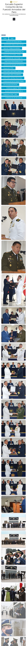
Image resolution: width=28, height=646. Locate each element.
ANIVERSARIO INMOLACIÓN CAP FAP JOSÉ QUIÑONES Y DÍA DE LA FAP (14, 45)
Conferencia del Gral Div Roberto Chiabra (13, 81)
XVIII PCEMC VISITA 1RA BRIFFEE (12, 74)
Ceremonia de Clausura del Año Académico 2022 (14, 42)
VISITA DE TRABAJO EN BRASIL (11, 48)
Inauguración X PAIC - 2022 (10, 94)
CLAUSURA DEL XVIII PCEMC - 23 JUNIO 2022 (14, 58)
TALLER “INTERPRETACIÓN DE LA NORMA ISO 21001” (14, 91)
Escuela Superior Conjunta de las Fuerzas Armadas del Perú (14, 8)
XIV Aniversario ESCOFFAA (10, 84)
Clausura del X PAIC (8, 68)
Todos (4, 38)
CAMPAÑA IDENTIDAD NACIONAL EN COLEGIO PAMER (14, 52)
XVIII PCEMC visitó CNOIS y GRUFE (12, 71)
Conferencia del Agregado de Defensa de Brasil (14, 65)
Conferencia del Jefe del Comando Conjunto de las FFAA (13, 98)
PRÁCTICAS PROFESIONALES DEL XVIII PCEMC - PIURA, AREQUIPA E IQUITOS (14, 62)
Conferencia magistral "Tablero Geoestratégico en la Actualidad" (14, 88)
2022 (12, 38)
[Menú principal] (14, 19)
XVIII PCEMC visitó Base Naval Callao (12, 78)
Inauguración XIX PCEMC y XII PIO (12, 55)
